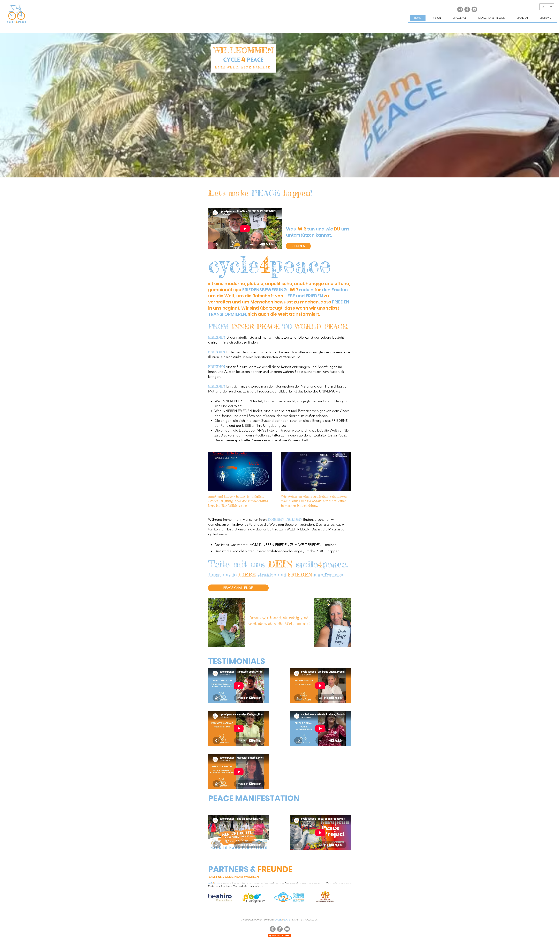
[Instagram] (460, 9)
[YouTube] (474, 9)
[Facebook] (467, 9)
